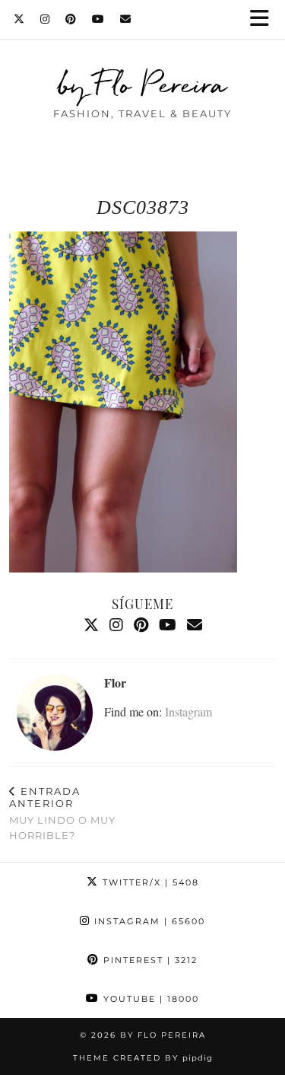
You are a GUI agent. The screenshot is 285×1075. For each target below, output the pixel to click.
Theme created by (143, 1058)
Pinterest (149, 960)
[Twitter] (19, 19)
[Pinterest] (71, 19)
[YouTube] (98, 19)
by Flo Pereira (142, 84)
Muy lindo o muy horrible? (62, 813)
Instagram (188, 711)
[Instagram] (45, 19)
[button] (264, 19)
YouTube (149, 999)
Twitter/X (149, 882)
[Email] (125, 19)
